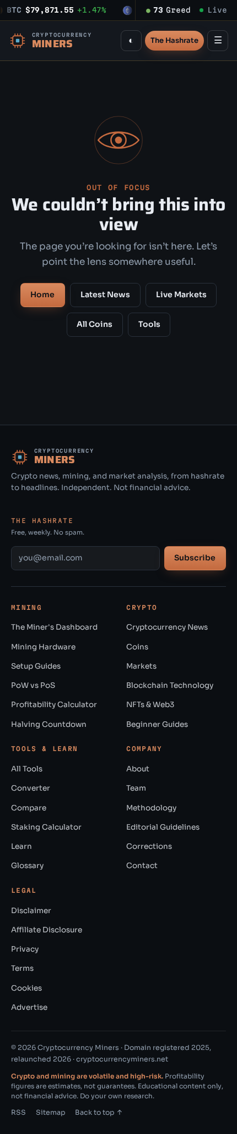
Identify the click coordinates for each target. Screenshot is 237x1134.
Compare (28, 808)
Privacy (25, 949)
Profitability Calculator (54, 704)
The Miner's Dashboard (54, 627)
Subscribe (195, 558)
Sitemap (51, 1112)
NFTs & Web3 (150, 704)
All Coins (94, 324)
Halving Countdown (49, 724)
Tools (149, 324)
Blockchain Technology (169, 685)
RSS (18, 1112)
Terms (22, 968)
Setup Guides (36, 666)
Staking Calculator (46, 827)
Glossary (27, 865)
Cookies (26, 988)
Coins (137, 647)
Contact (142, 865)
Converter (30, 788)
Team (136, 788)
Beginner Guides (157, 724)
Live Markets (181, 294)
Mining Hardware (43, 647)
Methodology (151, 808)
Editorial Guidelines (163, 827)
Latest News (105, 294)
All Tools (26, 769)
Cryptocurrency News (167, 627)
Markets (141, 666)
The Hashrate (174, 40)
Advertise (29, 1007)
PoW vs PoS (33, 685)
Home (42, 294)
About (137, 769)
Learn (21, 846)
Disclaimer (31, 910)
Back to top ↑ (99, 1112)
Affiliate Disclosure (46, 930)
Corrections (149, 846)
